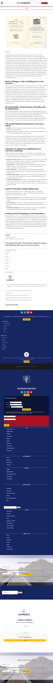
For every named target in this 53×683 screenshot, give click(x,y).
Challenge (8, 488)
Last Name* (8, 404)
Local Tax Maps (10, 525)
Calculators (9, 511)
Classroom (9, 491)
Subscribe (26, 319)
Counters (8, 513)
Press (6, 268)
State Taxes (9, 445)
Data (7, 518)
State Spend (9, 478)
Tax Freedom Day (10, 448)
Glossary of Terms (10, 493)
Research (8, 443)
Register (31, 622)
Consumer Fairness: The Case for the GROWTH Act (18, 290)
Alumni (7, 263)
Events (8, 537)
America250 (8, 293)
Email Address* (8, 406)
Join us (7, 256)
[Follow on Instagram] (28, 312)
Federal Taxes (9, 429)
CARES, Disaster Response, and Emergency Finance (18, 300)
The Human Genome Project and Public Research (18, 297)
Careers (8, 542)
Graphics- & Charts (10, 520)
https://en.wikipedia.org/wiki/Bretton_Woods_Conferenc (14, 238)
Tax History (9, 450)
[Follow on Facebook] (25, 312)
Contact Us (9, 547)
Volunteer (7, 259)
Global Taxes (9, 431)
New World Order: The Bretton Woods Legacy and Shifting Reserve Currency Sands (26, 244)
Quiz (7, 500)
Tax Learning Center (11, 498)
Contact (7, 266)
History (8, 495)
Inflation (8, 433)
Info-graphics (9, 523)
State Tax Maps (10, 527)
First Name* (8, 402)
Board (6, 254)
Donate (44, 3)
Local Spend (9, 476)
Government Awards (11, 474)
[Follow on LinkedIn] (22, 312)
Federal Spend (9, 471)
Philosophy (9, 462)
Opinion (8, 438)
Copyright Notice (35, 366)
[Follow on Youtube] (31, 312)
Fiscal (7, 457)
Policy (7, 441)
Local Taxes (9, 436)
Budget (8, 469)
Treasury (8, 464)
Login (6, 425)
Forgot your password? (10, 422)
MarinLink (30, 284)
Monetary (8, 460)
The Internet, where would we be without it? (16, 295)
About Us (7, 252)
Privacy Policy (28, 366)
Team (6, 261)
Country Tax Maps (10, 516)
